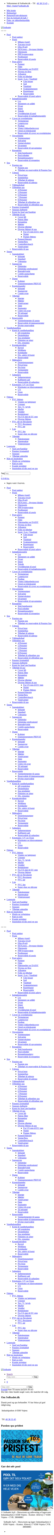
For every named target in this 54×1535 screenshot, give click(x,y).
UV (19, 389)
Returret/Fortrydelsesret (17, 15)
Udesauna (22, 261)
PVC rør (21, 426)
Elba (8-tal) (23, 47)
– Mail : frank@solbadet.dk (28, 4)
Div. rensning (23, 343)
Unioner (21, 404)
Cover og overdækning (22, 118)
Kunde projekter (19, 466)
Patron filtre (23, 219)
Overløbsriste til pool (27, 113)
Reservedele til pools (27, 59)
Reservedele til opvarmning (30, 148)
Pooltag (21, 126)
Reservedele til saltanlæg (28, 382)
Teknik (21, 111)
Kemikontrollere (19, 345)
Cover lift (22, 217)
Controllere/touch (25, 244)
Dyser (20, 106)
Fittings (10, 397)
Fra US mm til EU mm (33, 232)
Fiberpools (22, 52)
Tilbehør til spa (18, 214)
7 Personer (22, 197)
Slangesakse (23, 441)
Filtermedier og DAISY (28, 69)
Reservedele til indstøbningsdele (32, 116)
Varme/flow (23, 241)
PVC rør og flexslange (22, 421)
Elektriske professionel (28, 269)
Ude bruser (28, 81)
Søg (3, 473)
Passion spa (17, 165)
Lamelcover (23, 123)
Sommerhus (23, 177)
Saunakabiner (18, 254)
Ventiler (21, 412)
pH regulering (24, 333)
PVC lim (21, 431)
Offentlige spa (18, 187)
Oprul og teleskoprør (27, 131)
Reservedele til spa (20, 249)
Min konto (11, 10)
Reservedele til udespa (27, 182)
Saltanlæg (16, 375)
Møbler (21, 224)
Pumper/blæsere (25, 239)
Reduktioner (23, 414)
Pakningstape (23, 439)
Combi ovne (23, 293)
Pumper (21, 64)
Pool (9, 34)
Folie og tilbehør (25, 76)
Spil (25, 84)
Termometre (23, 370)
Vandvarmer (23, 246)
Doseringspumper (25, 362)
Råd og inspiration (15, 458)
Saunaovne (17, 264)
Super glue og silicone (27, 434)
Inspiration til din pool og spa (25, 468)
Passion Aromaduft (20, 207)
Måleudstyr (17, 360)
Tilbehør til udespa (26, 180)
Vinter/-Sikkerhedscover (28, 128)
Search (10, 1374)
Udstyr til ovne (24, 311)
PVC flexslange (25, 424)
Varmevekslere (24, 143)
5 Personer (22, 192)
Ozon (20, 392)
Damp (15, 278)
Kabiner (21, 281)
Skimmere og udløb (26, 103)
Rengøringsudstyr (25, 158)
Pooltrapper (23, 57)
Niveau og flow (24, 71)
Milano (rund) (24, 42)
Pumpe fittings (29, 237)
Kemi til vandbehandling (23, 330)
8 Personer (22, 200)
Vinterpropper (24, 444)
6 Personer (22, 195)
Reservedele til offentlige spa (30, 205)
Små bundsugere (25, 153)
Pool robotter (23, 155)
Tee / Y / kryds (24, 407)
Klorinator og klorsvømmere (30, 387)
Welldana (22, 350)
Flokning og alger (25, 340)
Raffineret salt (24, 380)
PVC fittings (17, 399)
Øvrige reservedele (26, 325)
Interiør (21, 298)
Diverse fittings (24, 419)
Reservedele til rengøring (29, 160)
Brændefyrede (24, 271)
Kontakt (10, 23)
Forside (4, 1389)
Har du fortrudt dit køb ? (17, 18)
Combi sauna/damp (26, 274)
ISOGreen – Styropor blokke (30, 49)
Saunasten (22, 308)
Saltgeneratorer (24, 377)
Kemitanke (22, 352)
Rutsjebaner (28, 91)
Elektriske (22, 266)
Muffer (21, 409)
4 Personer (22, 190)
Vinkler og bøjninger (27, 402)
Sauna (9, 251)
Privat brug (22, 175)
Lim (14, 429)
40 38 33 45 (42, 3)
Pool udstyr (17, 62)
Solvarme (22, 140)
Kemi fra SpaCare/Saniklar (24, 212)
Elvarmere (22, 145)
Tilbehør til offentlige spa (29, 202)
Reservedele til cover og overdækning (34, 133)
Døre (20, 306)
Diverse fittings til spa (27, 229)
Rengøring (16, 150)
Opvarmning (17, 135)
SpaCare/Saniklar (19, 449)
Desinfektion (23, 335)
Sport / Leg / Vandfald (27, 79)
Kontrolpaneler (18, 286)
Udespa (15, 172)
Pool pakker (17, 37)
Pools (14, 39)
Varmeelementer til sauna (29, 320)
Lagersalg (11, 446)
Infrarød (21, 256)
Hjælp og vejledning (21, 461)
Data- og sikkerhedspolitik (18, 20)
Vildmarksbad (18, 185)
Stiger (20, 108)
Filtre (20, 66)
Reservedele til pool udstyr (29, 96)
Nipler (26, 234)
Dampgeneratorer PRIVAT (29, 283)
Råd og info (17, 463)
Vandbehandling (14, 328)
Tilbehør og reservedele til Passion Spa (35, 170)
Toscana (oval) (24, 44)
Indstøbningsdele (19, 99)
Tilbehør (16, 296)
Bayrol (21, 347)
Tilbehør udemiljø (20, 456)
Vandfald (27, 86)
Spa (8, 163)
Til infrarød (23, 313)
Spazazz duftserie (19, 209)
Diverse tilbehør (25, 227)
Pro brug (21, 367)
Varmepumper (24, 138)
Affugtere (22, 74)
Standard (21, 259)
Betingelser (11, 13)
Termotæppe (23, 121)
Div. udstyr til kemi (26, 355)
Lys (19, 101)
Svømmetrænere (30, 89)
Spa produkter (24, 338)
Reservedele (28, 94)
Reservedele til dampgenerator (31, 323)
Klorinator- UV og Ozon (23, 384)
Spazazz (15, 454)
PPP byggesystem (25, 54)
